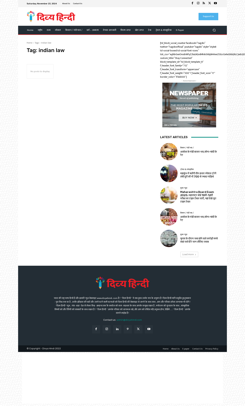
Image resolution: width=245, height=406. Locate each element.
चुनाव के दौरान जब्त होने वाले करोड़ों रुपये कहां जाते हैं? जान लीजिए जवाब (199, 240)
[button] (214, 30)
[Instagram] (198, 3)
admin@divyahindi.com (129, 320)
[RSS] (204, 3)
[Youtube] (215, 3)
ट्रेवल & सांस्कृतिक (187, 169)
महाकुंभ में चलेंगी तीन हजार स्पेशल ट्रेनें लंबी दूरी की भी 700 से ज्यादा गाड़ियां (198, 175)
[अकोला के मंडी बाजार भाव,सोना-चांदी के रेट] (169, 151)
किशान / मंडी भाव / (187, 148)
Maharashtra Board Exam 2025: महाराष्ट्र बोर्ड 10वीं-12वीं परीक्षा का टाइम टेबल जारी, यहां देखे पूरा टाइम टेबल (198, 196)
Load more (188, 254)
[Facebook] (192, 3)
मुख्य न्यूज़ (183, 188)
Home (29, 43)
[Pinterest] (128, 329)
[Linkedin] (117, 329)
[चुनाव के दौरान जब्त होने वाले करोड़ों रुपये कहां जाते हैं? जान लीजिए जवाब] (169, 238)
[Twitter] (210, 3)
